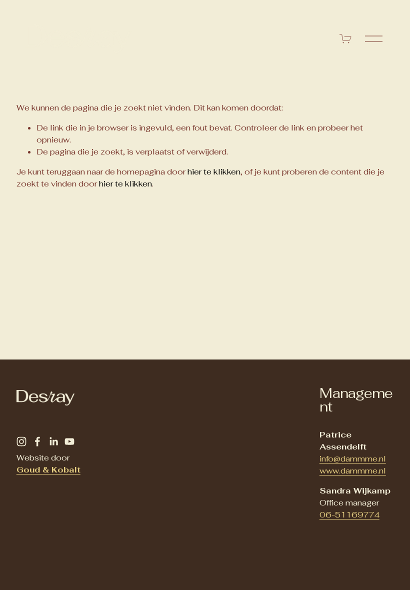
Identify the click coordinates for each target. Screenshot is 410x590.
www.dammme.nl (353, 471)
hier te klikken (214, 171)
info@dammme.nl (353, 459)
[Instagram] (21, 441)
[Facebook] (37, 441)
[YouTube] (69, 441)
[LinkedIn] (53, 441)
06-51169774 (350, 515)
